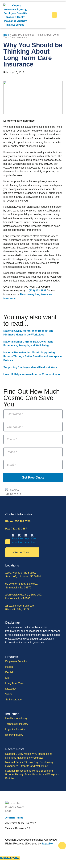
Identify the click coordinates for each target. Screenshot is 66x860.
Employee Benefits (16, 661)
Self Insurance (13, 699)
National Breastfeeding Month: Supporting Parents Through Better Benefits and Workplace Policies (32, 356)
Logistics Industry (15, 729)
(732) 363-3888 (37, 290)
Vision (8, 694)
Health (9, 667)
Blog (6, 34)
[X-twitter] (7, 541)
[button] (54, 15)
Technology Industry (16, 724)
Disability (10, 688)
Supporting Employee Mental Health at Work (30, 367)
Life (7, 677)
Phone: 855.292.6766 (17, 521)
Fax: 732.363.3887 (16, 528)
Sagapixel (47, 843)
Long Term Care (14, 683)
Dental (9, 672)
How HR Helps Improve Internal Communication (32, 374)
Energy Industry (14, 734)
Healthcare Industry (16, 718)
